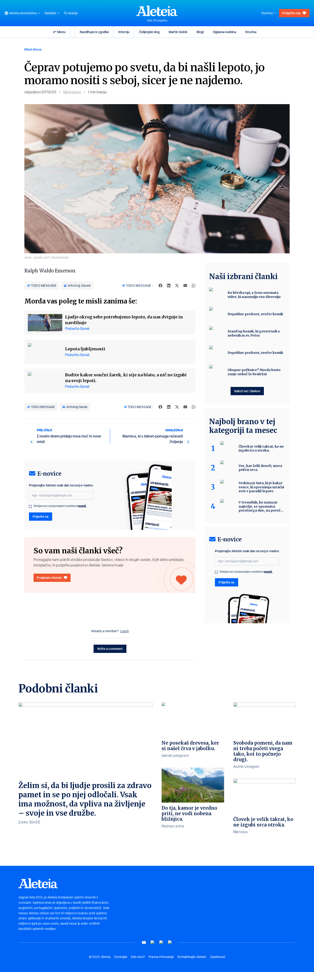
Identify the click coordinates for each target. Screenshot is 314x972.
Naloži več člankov (247, 391)
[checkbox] (30, 506)
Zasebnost (217, 957)
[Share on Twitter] (177, 285)
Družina (250, 32)
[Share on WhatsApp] (193, 285)
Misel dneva (32, 49)
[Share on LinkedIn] (169, 285)
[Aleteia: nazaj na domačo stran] (157, 11)
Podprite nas (291, 13)
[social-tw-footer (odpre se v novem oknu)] (161, 942)
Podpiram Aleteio (49, 577)
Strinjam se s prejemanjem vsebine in (60, 506)
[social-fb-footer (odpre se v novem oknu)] (153, 942)
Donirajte (120, 957)
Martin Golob (178, 32)
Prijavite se (41, 516)
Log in (124, 631)
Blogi (200, 32)
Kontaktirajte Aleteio (191, 957)
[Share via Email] (185, 285)
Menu (61, 32)
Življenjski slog (149, 32)
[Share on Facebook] (160, 285)
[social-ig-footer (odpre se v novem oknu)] (170, 942)
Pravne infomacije (161, 957)
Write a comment (110, 648)
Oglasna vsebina (224, 32)
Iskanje (73, 13)
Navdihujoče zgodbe (94, 32)
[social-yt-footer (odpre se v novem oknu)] (144, 942)
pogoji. (82, 506)
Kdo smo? (138, 957)
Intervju (123, 32)
